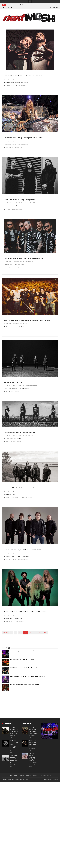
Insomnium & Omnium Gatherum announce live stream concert (25, 488)
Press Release (33, 203)
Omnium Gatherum (15, 497)
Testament (8, 147)
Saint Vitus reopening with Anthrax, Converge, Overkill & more (14, 744)
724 (20, 632)
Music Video (27, 435)
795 (40, 632)
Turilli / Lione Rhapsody (11, 559)
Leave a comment (22, 85)
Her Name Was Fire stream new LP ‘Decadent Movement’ (23, 76)
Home (10, 775)
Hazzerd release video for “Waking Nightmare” (20, 432)
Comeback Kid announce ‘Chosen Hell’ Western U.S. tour (14, 759)
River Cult (8, 209)
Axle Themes (55, 779)
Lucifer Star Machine (10, 268)
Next (45, 632)
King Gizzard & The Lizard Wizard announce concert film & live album (27, 320)
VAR (7, 391)
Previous (5, 632)
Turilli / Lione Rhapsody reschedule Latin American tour (22, 550)
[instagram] (8, 7)
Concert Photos (36, 775)
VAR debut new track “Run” (13, 382)
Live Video (27, 615)
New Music (27, 79)
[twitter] (6, 7)
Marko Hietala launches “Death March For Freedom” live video (25, 612)
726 (30, 632)
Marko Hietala (9, 621)
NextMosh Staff (18, 79)
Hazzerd (8, 441)
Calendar (44, 775)
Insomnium (8, 497)
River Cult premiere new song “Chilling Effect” (19, 200)
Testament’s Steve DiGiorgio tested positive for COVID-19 (23, 138)
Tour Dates (27, 553)
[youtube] (11, 7)
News (31, 79)
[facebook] (3, 7)
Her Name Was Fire (10, 85)
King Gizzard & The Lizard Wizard (13, 330)
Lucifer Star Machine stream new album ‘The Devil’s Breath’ (24, 258)
